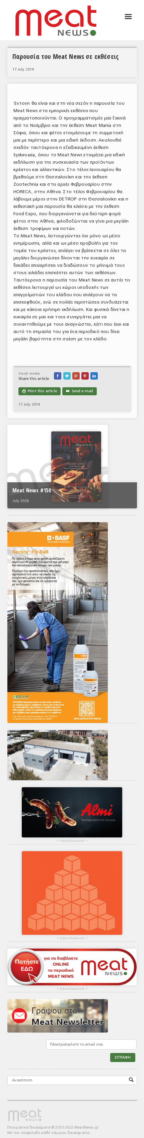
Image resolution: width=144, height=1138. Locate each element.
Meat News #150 (31, 490)
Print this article (39, 391)
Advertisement (72, 841)
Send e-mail (79, 391)
